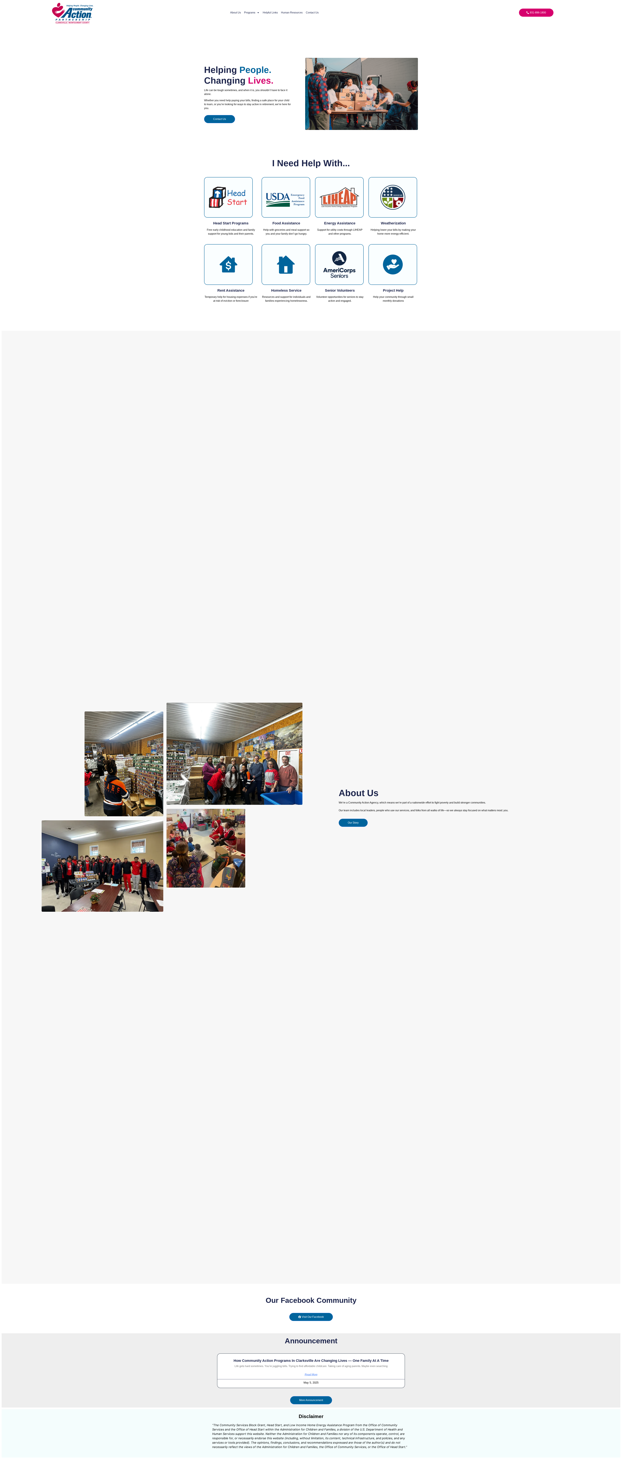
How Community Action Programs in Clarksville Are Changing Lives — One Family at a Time (311, 1361)
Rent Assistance (230, 290)
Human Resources (292, 12)
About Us (235, 12)
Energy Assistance (339, 223)
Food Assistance (286, 223)
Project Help (393, 290)
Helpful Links (270, 12)
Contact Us (312, 12)
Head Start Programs (230, 223)
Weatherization (393, 223)
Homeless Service (286, 290)
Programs (249, 12)
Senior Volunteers (340, 290)
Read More (311, 1374)
